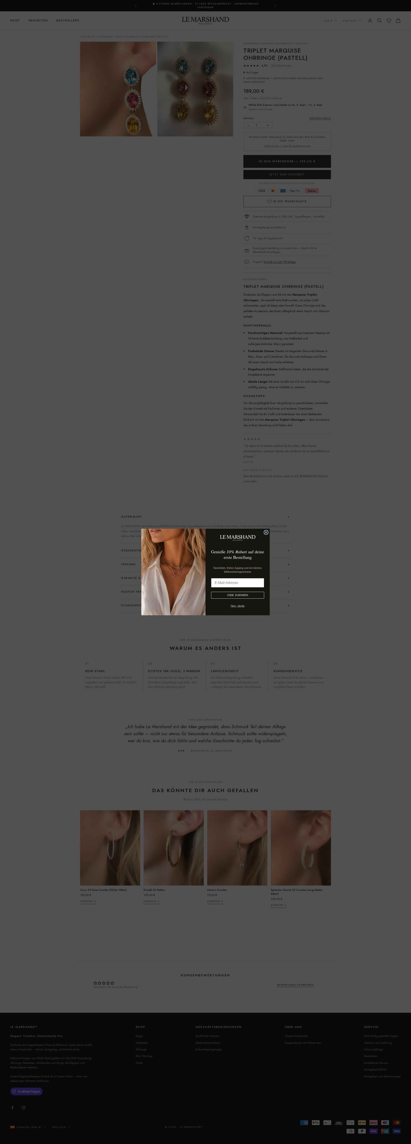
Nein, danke (237, 606)
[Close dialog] (266, 532)
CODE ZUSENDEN (237, 595)
